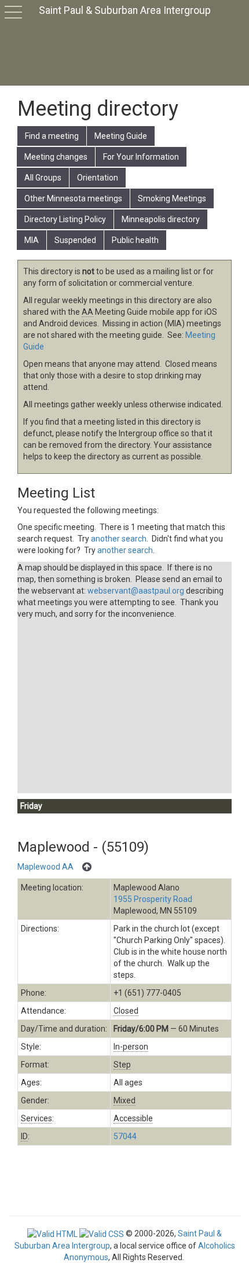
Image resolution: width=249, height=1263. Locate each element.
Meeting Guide (120, 136)
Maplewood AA (45, 866)
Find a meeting (52, 136)
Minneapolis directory (161, 219)
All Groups (42, 177)
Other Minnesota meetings (73, 198)
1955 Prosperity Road (152, 899)
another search (119, 538)
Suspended (75, 240)
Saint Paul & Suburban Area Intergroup (125, 10)
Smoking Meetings (172, 198)
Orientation (97, 177)
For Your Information (141, 156)
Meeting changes (55, 156)
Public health (135, 240)
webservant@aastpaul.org (135, 590)
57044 (125, 1136)
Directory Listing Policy (65, 219)
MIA (31, 240)
